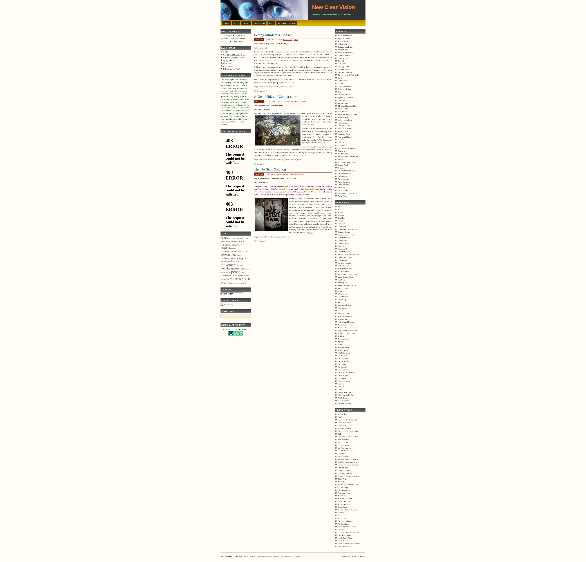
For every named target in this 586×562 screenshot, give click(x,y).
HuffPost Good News (345, 268)
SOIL (340, 515)
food (239, 251)
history (225, 258)
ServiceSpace (342, 507)
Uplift (340, 389)
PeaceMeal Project (344, 493)
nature (241, 265)
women (237, 282)
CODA (225, 52)
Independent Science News (347, 274)
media (226, 261)
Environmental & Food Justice (348, 75)
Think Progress (343, 375)
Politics (296, 40)
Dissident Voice (343, 58)
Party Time (227, 63)
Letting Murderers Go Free (273, 34)
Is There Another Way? (231, 69)
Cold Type (341, 223)
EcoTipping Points (344, 428)
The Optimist (342, 367)
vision (246, 278)
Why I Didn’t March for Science (234, 55)
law (222, 261)
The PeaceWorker (344, 173)
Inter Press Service (344, 288)
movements (229, 264)
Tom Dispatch (342, 378)
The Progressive (343, 370)
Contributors (259, 23)
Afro (339, 209)
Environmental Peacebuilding (348, 431)
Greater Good (342, 260)
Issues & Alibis (343, 109)
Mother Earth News (344, 305)
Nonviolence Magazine (346, 322)
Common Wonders (344, 55)
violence (236, 278)
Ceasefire (341, 221)
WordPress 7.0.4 (290, 556)
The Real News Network (346, 372)
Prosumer (344, 556)
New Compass (343, 131)
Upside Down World (345, 538)
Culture (285, 174)
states (291, 87)
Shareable (341, 513)
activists (233, 238)
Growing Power (343, 445)
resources (293, 159)
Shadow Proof (343, 165)
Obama (247, 268)
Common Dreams (344, 232)
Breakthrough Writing (345, 52)
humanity (234, 258)
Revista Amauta (343, 339)
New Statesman (343, 319)
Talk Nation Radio (344, 353)
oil (230, 272)
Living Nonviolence (345, 120)
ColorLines (342, 226)
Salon (340, 344)
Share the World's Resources (348, 510)
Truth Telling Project (345, 535)
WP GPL (362, 556)
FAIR (340, 434)
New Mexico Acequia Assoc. (348, 462)
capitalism (224, 241)
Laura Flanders (343, 296)
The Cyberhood (343, 524)
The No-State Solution (270, 169)
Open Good (342, 142)
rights (246, 275)
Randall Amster (299, 174)
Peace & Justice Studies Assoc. (348, 484)
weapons (231, 283)
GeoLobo (341, 78)
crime (266, 87)
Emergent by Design (345, 72)
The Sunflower (343, 176)
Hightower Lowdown (345, 97)
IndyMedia (341, 280)
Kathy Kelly (309, 189)
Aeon (340, 206)
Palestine (274, 237)
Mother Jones (342, 308)
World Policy (342, 196)
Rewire (340, 341)
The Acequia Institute (345, 521)
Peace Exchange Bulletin (346, 148)
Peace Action (342, 145)
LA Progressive (343, 294)
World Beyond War (345, 546)
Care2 (340, 417)
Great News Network (345, 86)
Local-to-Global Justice (346, 451)
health (239, 254)
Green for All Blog (344, 89)
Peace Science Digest (345, 325)
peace (280, 237)
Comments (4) (262, 164)
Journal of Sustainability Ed (347, 114)
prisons (229, 275)
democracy (272, 159)
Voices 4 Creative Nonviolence (349, 543)
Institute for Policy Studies (347, 285)
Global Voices (342, 80)
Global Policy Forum (345, 257)
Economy (286, 101)
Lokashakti (341, 453)
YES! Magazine (343, 401)
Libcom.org (342, 299)
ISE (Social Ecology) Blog (347, 106)
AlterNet (341, 215)
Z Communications (344, 403)
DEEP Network (343, 425)
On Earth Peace (343, 468)
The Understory (343, 179)
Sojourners (341, 168)
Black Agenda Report (345, 47)
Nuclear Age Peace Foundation (349, 465)
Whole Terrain (343, 398)
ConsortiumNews (344, 237)
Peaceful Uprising (344, 490)
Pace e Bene (342, 482)
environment (229, 251)
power (286, 159)
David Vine (272, 152)
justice (246, 258)
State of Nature (343, 350)
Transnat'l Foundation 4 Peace (348, 532)
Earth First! (342, 64)
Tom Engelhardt (319, 137)
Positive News (342, 327)
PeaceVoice (341, 496)
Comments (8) (262, 241)
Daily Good (342, 246)
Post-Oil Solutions (344, 501)
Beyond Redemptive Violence (234, 57)
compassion (263, 159)
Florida (276, 87)
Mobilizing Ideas (344, 125)
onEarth (340, 139)
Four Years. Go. (343, 442)
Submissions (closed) (287, 23)
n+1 (339, 311)
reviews (239, 275)
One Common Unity (345, 473)
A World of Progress (345, 35)
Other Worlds (342, 479)
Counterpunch (343, 240)
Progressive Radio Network (347, 330)
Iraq (240, 258)
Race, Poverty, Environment (348, 156)
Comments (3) (262, 91)
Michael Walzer (284, 189)
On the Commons (344, 470)
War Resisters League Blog (347, 193)
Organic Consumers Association (349, 476)
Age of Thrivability (344, 38)
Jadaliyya (341, 291)
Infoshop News (343, 282)
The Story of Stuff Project (347, 527)
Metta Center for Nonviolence (348, 459)
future (245, 251)
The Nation (342, 364)
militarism (280, 159)
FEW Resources (343, 439)
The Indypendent (344, 361)
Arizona (239, 238)
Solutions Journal (344, 347)
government (283, 87)
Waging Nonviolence (345, 392)
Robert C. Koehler (301, 101)
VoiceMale (341, 187)
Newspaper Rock (344, 134)
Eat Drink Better (343, 69)
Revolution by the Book (346, 162)
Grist (339, 92)
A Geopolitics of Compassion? (276, 96)
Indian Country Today (346, 277)
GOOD (340, 83)
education (225, 247)
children (232, 241)
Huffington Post (343, 266)
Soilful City (342, 518)
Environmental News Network (348, 254)
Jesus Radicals (343, 111)
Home (226, 23)
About (236, 23)
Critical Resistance (344, 423)
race (234, 275)
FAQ (271, 23)
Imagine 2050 (343, 103)
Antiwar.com (342, 44)
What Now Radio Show (346, 395)
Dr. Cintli (341, 61)
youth (243, 282)
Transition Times (343, 184)
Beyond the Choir (344, 414)
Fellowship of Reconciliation (348, 437)
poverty (243, 272)
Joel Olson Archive (344, 448)
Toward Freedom (344, 381)
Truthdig (341, 384)
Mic (339, 302)
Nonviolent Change (345, 137)
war (289, 237)
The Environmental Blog (346, 170)
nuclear (240, 268)
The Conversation (344, 358)
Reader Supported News (346, 333)
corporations (226, 244)
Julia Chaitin (286, 192)
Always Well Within (345, 41)
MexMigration (343, 123)
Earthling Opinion (344, 66)
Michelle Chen (316, 192)
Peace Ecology (343, 487)
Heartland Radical (344, 94)
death (271, 87)
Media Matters (343, 456)
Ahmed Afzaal (259, 192)
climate (240, 241)
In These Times (343, 271)
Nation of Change (344, 313)
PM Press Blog (343, 154)
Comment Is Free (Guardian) (348, 229)
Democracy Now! (344, 249)
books (245, 238)
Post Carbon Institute (345, 498)
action (261, 87)
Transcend (341, 529)
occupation (224, 272)
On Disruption (228, 66)
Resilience (341, 336)
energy (233, 247)
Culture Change (343, 243)
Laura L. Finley (288, 40)
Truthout (341, 386)
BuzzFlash (341, 218)
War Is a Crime (343, 190)
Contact (246, 23)
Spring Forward (228, 60)
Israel (260, 237)
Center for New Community (348, 420)
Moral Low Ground (345, 128)
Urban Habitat (343, 541)
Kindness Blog (343, 117)
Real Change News (344, 504)
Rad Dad (341, 159)
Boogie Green (343, 49)
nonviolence (229, 268)
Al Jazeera (341, 212)
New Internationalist (345, 316)
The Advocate (343, 356)
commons (248, 242)
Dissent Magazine (344, 251)
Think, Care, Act (344, 182)
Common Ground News (346, 235)
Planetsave (341, 151)
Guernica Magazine (344, 263)
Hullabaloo (341, 100)
